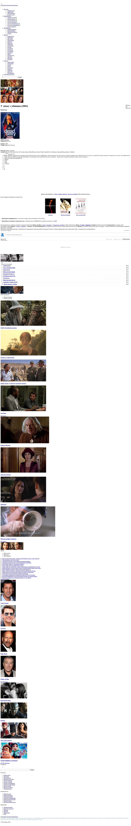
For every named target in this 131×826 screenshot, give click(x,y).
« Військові (10, 44)
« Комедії (9, 41)
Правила (6, 810)
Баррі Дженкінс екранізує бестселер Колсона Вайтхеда (16, 569)
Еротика (6, 139)
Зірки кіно (6, 776)
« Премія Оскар (11, 19)
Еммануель (50, 215)
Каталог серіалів (8, 782)
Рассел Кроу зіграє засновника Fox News (12, 565)
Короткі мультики (8, 787)
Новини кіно (7, 775)
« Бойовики (10, 37)
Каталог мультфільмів (9, 783)
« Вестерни (10, 39)
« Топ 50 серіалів (11, 22)
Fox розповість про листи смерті (10, 560)
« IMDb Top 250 (11, 17)
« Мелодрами (10, 40)
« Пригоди (10, 43)
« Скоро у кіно (10, 14)
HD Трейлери (7, 778)
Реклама (6, 811)
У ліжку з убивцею (58, 194)
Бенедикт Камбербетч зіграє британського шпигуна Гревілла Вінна (19, 576)
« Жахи (9, 54)
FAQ (55, 221)
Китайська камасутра (9, 276)
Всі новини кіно (5, 579)
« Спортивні (10, 51)
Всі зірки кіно (4, 681)
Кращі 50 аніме (7, 801)
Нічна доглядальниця (9, 272)
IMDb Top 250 (7, 794)
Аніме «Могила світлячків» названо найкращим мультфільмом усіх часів (21, 566)
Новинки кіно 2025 (9, 779)
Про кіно (6, 9)
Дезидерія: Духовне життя (10, 282)
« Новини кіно (11, 10)
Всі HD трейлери (5, 763)
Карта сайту (7, 812)
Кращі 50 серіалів (8, 796)
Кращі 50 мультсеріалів (10, 799)
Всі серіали (3, 541)
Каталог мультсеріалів (9, 784)
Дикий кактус (7, 265)
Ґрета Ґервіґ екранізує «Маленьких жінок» (13, 564)
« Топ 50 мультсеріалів (13, 25)
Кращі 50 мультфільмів (9, 798)
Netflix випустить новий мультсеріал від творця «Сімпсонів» (18, 572)
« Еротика (10, 59)
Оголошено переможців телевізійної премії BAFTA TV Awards (18, 575)
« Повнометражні (12, 29)
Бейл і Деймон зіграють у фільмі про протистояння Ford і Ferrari (18, 571)
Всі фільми (3, 415)
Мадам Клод (6, 269)
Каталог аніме (7, 786)
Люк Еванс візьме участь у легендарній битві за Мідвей (16, 562)
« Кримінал (10, 50)
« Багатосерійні (11, 30)
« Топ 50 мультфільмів (13, 23)
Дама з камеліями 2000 (80, 215)
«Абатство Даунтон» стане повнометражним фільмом (16, 561)
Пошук (20, 77)
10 (4, 169)
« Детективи (10, 45)
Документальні (7, 789)
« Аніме (9, 33)
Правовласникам (8, 807)
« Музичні (9, 58)
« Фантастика (10, 55)
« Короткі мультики (12, 32)
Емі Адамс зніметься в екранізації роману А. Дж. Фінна (16, 577)
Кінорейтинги (7, 16)
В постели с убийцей (72, 194)
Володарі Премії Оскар (10, 802)
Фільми (6, 35)
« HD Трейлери (11, 13)
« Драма (9, 65)
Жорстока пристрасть (65, 215)
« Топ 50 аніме (11, 26)
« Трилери (9, 52)
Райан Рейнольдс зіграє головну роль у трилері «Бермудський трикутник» (21, 568)
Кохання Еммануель (8, 274)
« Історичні (10, 48)
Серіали (6, 60)
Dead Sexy (65, 194)
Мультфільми (7, 28)
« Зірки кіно (10, 12)
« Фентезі (9, 56)
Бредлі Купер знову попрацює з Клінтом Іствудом (15, 573)
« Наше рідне (10, 36)
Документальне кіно (9, 74)
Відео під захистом (8, 808)
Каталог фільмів (8, 780)
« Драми (9, 47)
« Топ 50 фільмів (11, 20)
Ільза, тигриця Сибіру (9, 267)
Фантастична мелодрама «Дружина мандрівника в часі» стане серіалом (20, 558)
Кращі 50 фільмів (8, 795)
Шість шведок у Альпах (10, 284)
